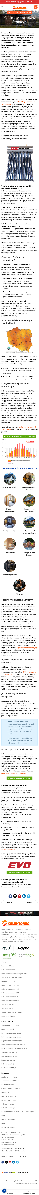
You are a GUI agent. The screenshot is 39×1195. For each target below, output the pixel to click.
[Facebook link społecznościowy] (10, 896)
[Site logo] (19, 7)
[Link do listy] (19, 966)
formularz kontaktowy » (17, 1156)
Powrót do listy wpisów (19, 902)
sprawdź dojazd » (21, 1148)
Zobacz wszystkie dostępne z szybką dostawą (19, 436)
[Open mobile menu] (2, 7)
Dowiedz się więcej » (8, 849)
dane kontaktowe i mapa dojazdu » (14, 773)
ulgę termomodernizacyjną (27, 648)
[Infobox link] (9, 480)
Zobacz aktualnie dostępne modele (19, 778)
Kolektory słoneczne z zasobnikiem (19, 12)
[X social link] (15, 896)
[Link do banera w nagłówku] (16, 2)
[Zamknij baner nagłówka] (36, 2)
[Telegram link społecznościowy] (28, 896)
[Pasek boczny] (2, 360)
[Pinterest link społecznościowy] (19, 896)
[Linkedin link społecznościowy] (24, 896)
